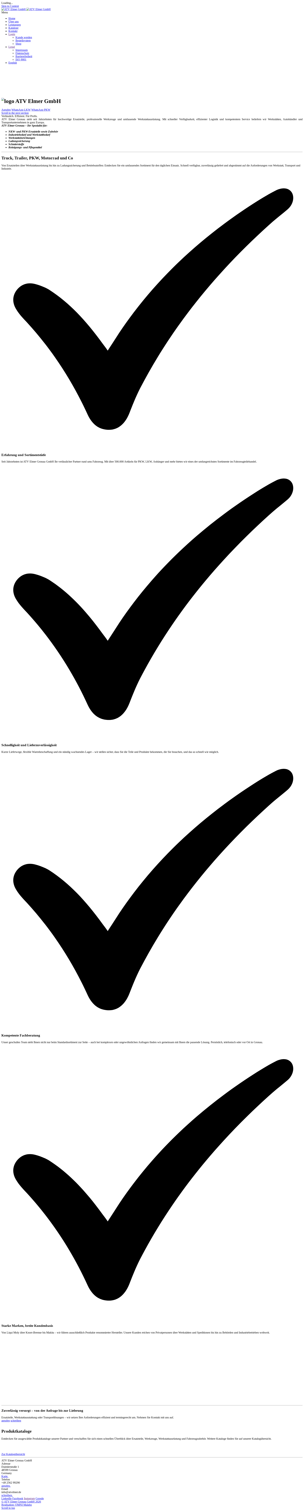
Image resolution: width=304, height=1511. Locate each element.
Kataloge (13, 27)
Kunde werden (23, 37)
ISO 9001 (20, 59)
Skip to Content (10, 6)
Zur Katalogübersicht (13, 1454)
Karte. (4, 1476)
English (12, 62)
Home (11, 18)
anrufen (5, 1420)
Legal (11, 46)
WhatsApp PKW (40, 109)
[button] (152, 12)
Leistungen (14, 24)
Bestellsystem (23, 40)
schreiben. (7, 1495)
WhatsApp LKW (21, 109)
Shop (18, 43)
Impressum (21, 50)
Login (11, 34)
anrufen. (6, 1485)
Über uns (13, 21)
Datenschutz (22, 53)
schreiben (16, 1420)
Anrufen (6, 109)
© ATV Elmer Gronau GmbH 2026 (21, 1501)
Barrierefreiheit (23, 56)
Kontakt (12, 31)
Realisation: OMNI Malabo (16, 1504)
